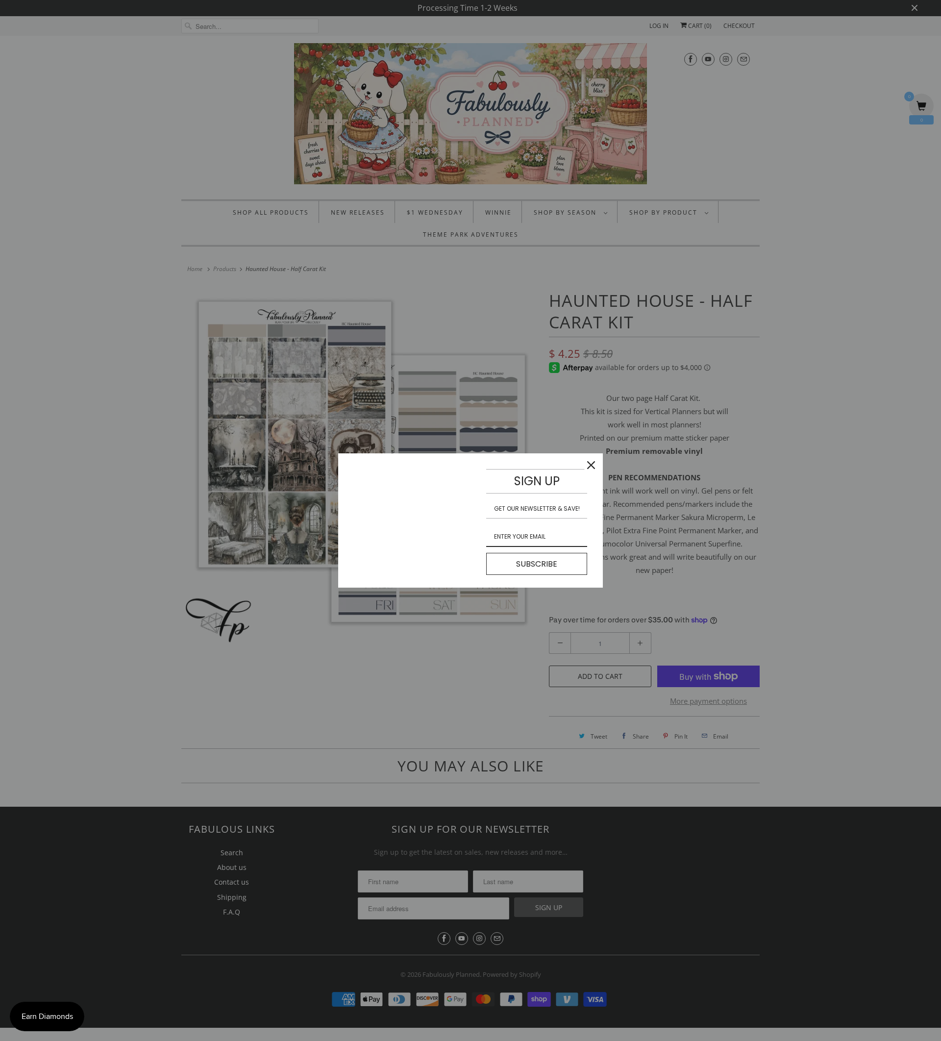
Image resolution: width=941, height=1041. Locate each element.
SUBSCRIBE (536, 564)
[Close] (591, 465)
